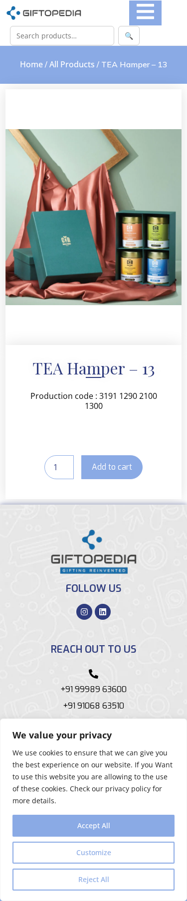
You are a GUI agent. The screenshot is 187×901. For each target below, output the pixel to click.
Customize (93, 852)
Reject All (93, 879)
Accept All (93, 825)
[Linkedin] (103, 612)
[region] (93, 810)
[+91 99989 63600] (93, 674)
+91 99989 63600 (93, 689)
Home (31, 64)
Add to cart (112, 467)
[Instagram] (84, 612)
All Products (72, 64)
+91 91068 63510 (93, 706)
